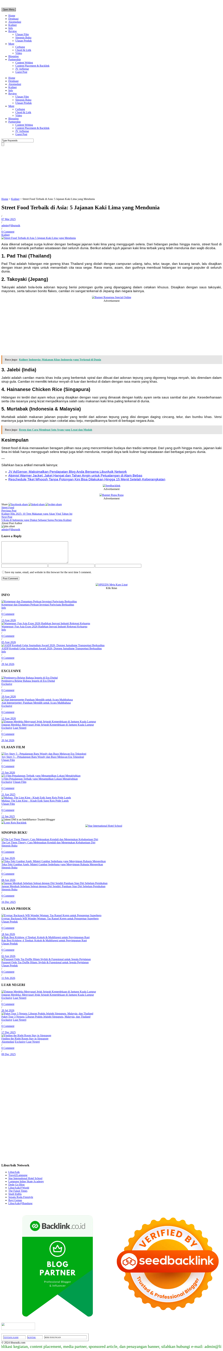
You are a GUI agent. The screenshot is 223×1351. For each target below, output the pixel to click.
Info (10, 28)
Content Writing (24, 62)
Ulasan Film (22, 34)
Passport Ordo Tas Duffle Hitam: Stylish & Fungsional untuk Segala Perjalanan (45, 962)
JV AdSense (22, 68)
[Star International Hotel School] (111, 825)
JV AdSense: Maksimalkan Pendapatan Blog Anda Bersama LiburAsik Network (67, 471)
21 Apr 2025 (8, 794)
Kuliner (12, 24)
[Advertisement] (111, 171)
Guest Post (21, 71)
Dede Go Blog (16, 1184)
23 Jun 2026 (8, 772)
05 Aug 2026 (8, 642)
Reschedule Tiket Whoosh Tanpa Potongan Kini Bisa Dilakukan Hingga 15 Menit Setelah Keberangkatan (86, 479)
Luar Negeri (19, 727)
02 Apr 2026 (8, 956)
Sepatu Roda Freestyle (20, 1197)
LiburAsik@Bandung (20, 1203)
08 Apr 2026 (8, 880)
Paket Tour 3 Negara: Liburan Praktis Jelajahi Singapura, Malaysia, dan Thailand (45, 1016)
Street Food (7, 507)
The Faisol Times (17, 1190)
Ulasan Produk (23, 40)
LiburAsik (14, 1172)
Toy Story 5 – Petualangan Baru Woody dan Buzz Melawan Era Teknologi (42, 756)
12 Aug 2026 (8, 718)
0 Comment (7, 231)
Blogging (13, 56)
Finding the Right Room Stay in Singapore (24, 1038)
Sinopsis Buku (23, 37)
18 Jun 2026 (8, 934)
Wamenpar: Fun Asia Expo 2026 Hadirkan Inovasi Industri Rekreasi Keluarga (44, 626)
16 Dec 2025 (8, 901)
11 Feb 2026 (8, 978)
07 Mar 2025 (8, 219)
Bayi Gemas (15, 1200)
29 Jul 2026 (7, 664)
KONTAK (32, 1337)
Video (18, 53)
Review (12, 31)
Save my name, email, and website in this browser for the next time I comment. (48, 572)
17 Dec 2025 (8, 1032)
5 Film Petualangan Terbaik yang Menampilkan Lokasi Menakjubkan (39, 778)
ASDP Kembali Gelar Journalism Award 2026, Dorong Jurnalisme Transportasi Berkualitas (51, 648)
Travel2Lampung (17, 1175)
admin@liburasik (10, 225)
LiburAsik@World (18, 1187)
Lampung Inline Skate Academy (26, 1181)
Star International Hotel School (25, 1178)
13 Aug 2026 (8, 620)
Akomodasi (14, 21)
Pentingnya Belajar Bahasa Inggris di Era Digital (28, 680)
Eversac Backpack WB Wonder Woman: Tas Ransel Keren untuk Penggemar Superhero (50, 918)
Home (11, 15)
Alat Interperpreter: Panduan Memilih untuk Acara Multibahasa (36, 702)
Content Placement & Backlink (32, 65)
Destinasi (13, 18)
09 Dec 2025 (8, 1054)
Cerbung (20, 46)
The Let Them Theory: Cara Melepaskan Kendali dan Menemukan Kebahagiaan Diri (48, 842)
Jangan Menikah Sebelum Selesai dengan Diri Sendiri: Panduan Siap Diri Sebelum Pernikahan (53, 886)
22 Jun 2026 (8, 858)
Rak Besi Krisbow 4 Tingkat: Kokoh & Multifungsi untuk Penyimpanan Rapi (44, 940)
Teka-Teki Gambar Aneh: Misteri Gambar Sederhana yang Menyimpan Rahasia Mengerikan (52, 864)
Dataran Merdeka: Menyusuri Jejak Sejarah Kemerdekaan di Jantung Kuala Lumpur (47, 724)
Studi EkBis (15, 1193)
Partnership (14, 59)
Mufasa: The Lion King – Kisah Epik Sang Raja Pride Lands (35, 800)
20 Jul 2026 (7, 740)
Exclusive (6, 683)
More (11, 43)
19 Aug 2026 (8, 696)
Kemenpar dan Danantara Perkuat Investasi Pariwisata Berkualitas (37, 604)
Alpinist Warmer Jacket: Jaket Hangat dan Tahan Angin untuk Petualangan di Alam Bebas (75, 475)
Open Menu (8, 9)
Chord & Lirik (23, 50)
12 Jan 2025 (8, 816)
